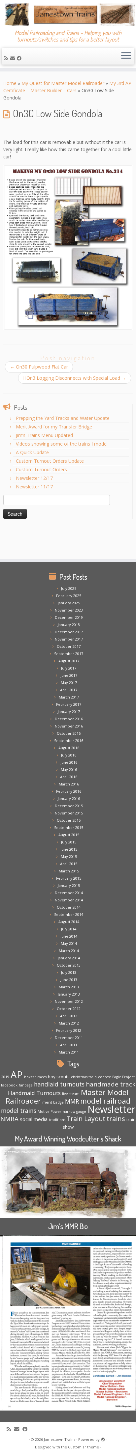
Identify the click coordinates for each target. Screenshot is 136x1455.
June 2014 (68, 936)
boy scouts (59, 1077)
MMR (72, 1101)
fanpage (26, 1085)
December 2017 (69, 631)
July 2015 (68, 841)
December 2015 (69, 805)
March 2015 (69, 870)
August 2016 (68, 747)
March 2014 (69, 950)
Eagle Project (123, 1077)
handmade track (110, 1084)
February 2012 (68, 1030)
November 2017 (69, 639)
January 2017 (69, 711)
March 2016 (69, 784)
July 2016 (68, 755)
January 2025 (69, 602)
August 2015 (68, 834)
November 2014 (69, 899)
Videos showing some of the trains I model (62, 444)
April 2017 (68, 689)
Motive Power (49, 1111)
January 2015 (69, 885)
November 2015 (69, 812)
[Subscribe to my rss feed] (7, 58)
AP (17, 1074)
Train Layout (86, 1118)
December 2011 (69, 1037)
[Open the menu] (126, 56)
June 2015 (68, 849)
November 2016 (69, 726)
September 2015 (68, 827)
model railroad (105, 1101)
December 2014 (69, 892)
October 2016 (69, 733)
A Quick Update (32, 452)
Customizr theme (83, 1446)
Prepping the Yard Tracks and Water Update (63, 418)
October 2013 (69, 965)
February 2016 (68, 791)
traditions (57, 1119)
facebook (9, 1085)
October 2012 (69, 1008)
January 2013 (69, 994)
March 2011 (69, 1052)
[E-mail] (13, 58)
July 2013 (68, 972)
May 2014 (69, 943)
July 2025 (68, 588)
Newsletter (111, 1109)
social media (34, 1119)
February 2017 (68, 704)
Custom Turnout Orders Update (50, 461)
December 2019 (69, 617)
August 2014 (68, 921)
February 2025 (68, 595)
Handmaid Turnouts (34, 1093)
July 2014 (68, 928)
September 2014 (68, 914)
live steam (71, 1093)
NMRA (9, 1118)
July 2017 (68, 668)
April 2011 (68, 1044)
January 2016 (69, 798)
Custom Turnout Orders (41, 469)
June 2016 (68, 762)
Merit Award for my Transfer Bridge (54, 427)
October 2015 (69, 820)
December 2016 (69, 718)
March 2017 (69, 697)
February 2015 (68, 878)
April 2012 (68, 1015)
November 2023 (69, 610)
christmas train (84, 1077)
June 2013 (68, 979)
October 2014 (69, 907)
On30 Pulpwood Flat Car (39, 367)
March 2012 (69, 1023)
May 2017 (69, 682)
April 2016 (68, 776)
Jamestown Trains (59, 1439)
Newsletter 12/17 (34, 478)
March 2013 (69, 986)
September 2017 (68, 653)
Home (10, 83)
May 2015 (69, 856)
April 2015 (68, 863)
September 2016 (68, 740)
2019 (5, 1077)
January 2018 (69, 624)
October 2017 (69, 646)
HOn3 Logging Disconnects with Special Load (74, 378)
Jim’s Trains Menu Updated (44, 435)
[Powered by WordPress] (103, 1438)
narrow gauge (74, 1111)
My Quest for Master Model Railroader (62, 83)
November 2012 (69, 1001)
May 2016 (69, 769)
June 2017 (68, 675)
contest (104, 1077)
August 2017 (68, 660)
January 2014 (69, 957)
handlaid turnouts (59, 1084)
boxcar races (35, 1077)
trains (116, 1118)
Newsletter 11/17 (34, 486)
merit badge (53, 1102)
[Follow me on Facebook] (20, 58)
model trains (18, 1110)
